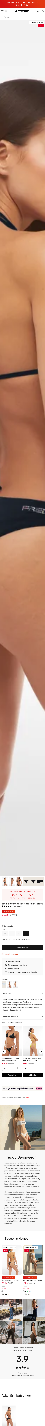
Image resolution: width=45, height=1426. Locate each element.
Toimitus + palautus (10, 1016)
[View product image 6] (40, 881)
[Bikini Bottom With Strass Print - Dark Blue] (15, 984)
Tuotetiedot (6, 994)
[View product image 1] (5, 881)
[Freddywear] (22, 11)
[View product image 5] (33, 881)
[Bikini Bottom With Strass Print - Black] (9, 984)
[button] (7, 906)
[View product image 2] (12, 881)
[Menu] (2, 11)
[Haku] (7, 11)
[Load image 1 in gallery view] (22, 448)
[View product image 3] (19, 881)
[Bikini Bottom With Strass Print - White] (4, 984)
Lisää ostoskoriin (22, 947)
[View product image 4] (26, 881)
